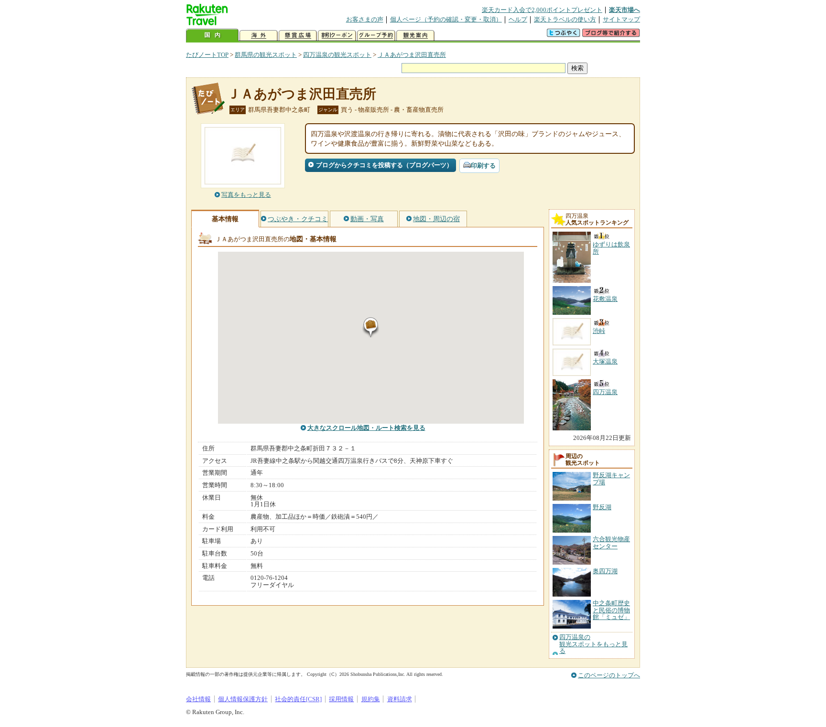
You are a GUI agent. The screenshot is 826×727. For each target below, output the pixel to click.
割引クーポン (337, 36)
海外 (258, 36)
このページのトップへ (609, 675)
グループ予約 (376, 36)
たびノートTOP (207, 54)
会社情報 (198, 699)
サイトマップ (621, 19)
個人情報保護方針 (243, 699)
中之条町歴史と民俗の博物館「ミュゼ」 (611, 609)
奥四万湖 (605, 571)
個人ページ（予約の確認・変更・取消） (446, 19)
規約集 (370, 699)
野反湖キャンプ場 (611, 478)
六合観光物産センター (611, 542)
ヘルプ (518, 19)
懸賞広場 (298, 36)
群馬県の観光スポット (266, 54)
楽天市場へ (624, 9)
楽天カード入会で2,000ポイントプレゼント (542, 9)
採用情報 (341, 699)
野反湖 (602, 507)
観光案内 (415, 36)
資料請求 (399, 699)
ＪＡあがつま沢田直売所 (412, 54)
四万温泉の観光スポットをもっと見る (593, 644)
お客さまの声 (364, 19)
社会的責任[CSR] (298, 699)
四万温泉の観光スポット (337, 54)
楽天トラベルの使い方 (565, 19)
